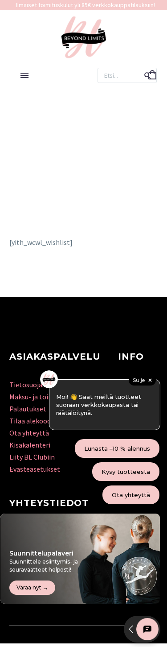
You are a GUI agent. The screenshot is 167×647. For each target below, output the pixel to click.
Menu (24, 75)
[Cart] (152, 75)
